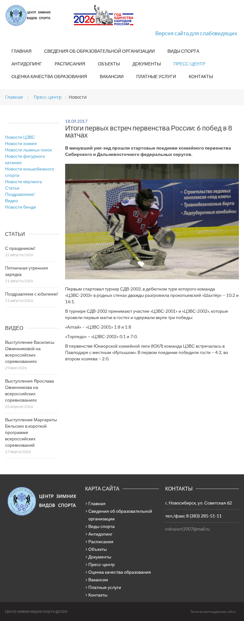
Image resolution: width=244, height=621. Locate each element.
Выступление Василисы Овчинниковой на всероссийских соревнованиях (29, 351)
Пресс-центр (189, 63)
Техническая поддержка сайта (213, 611)
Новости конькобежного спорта (29, 172)
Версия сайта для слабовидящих (196, 33)
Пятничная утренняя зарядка (26, 271)
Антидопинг (26, 63)
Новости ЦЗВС (20, 137)
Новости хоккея (21, 143)
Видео (11, 200)
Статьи (12, 187)
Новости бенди (20, 207)
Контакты (201, 76)
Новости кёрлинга (23, 181)
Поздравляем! (20, 194)
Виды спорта (183, 51)
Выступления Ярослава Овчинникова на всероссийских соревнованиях (29, 390)
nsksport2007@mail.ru (187, 528)
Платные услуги (156, 76)
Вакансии (112, 76)
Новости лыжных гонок (28, 149)
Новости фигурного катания (25, 159)
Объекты (109, 63)
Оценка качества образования (49, 76)
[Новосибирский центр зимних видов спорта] (37, 15)
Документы (146, 63)
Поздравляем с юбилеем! (31, 294)
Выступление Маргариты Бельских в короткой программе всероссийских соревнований (31, 432)
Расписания (70, 63)
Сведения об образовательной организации (99, 51)
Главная (21, 51)
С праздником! (20, 248)
